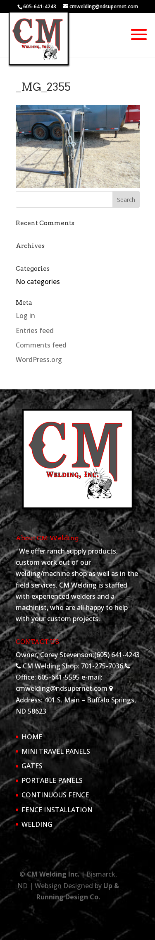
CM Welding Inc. (53, 874)
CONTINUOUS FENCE (55, 794)
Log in (25, 315)
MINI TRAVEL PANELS (55, 751)
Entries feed (35, 330)
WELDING (36, 824)
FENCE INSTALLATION (57, 809)
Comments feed (41, 345)
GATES (32, 765)
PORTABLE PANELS (52, 780)
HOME (31, 736)
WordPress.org (39, 359)
